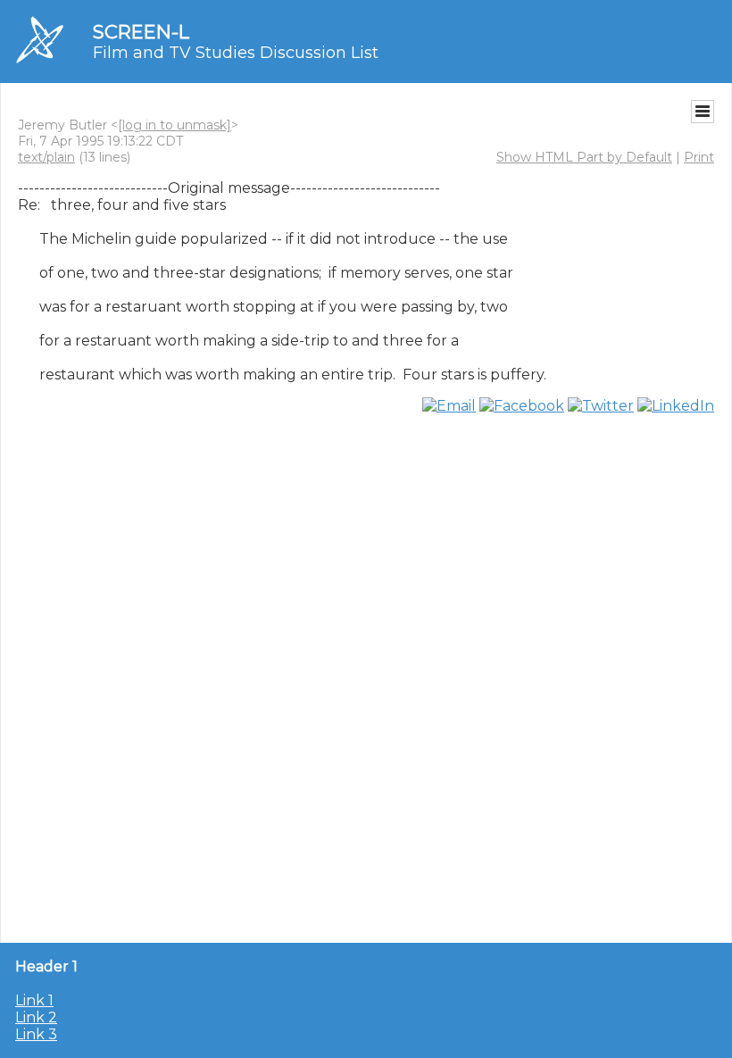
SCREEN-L (141, 32)
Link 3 (36, 1034)
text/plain (46, 157)
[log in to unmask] (174, 125)
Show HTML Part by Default (584, 157)
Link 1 (34, 1000)
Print (699, 157)
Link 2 (36, 1017)
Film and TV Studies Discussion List (235, 52)
